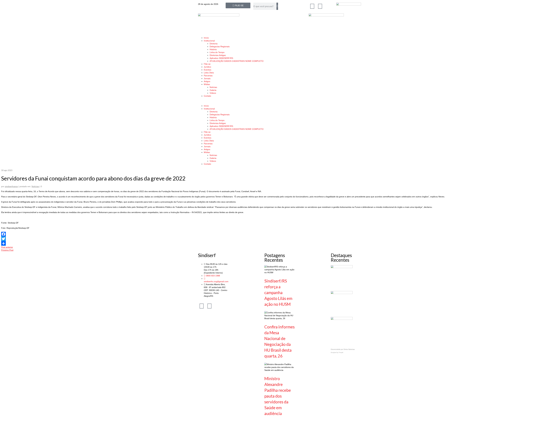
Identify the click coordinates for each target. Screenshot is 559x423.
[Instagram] (320, 6)
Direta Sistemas (349, 349)
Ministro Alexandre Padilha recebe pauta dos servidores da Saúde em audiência (277, 396)
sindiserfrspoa (11, 186)
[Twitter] (279, 238)
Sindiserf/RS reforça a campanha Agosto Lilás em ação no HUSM (278, 292)
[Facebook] (312, 6)
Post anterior (7, 247)
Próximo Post (7, 250)
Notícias (35, 186)
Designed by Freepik (337, 352)
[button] (279, 100)
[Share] (279, 243)
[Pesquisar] (277, 6)
